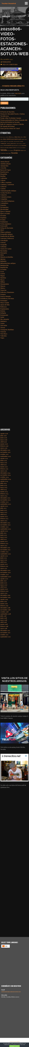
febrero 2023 (4, 518)
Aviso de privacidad (14, 1041)
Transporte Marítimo (7, 329)
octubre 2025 (4, 454)
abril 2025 (3, 465)
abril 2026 (3, 442)
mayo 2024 (3, 487)
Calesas (2, 180)
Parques (3, 294)
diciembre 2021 (5, 547)
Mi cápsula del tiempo (7, 126)
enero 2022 (3, 545)
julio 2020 (3, 581)
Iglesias (2, 259)
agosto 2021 (4, 556)
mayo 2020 (3, 585)
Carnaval (3, 186)
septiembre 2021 (5, 554)
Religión (22, 150)
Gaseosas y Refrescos (7, 238)
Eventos (2, 220)
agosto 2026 (4, 433)
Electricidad (4, 209)
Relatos (2, 311)
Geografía (3, 244)
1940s (23, 139)
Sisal (25, 150)
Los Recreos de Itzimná (20, 147)
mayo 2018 (3, 620)
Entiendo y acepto (14, 1046)
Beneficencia (4, 172)
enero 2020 (3, 593)
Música (2, 288)
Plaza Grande (4, 303)
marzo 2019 (4, 603)
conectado (18, 93)
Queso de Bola (5, 305)
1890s (4, 139)
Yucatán (14, 153)
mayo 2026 (3, 440)
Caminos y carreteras (7, 184)
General (2, 242)
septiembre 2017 (5, 637)
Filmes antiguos (5, 232)
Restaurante (4, 315)
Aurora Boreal (4, 162)
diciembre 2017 (5, 630)
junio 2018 (3, 618)
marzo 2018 (4, 624)
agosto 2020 (4, 579)
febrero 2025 (4, 469)
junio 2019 (3, 601)
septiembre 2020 (5, 576)
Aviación (21, 141)
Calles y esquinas (5, 182)
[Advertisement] (14, 365)
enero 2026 (3, 448)
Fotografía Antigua (6, 234)
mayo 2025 (3, 462)
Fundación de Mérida (7, 236)
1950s (26, 139)
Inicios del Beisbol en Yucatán (10, 122)
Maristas (3, 278)
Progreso (17, 150)
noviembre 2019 (5, 597)
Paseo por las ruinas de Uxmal (10, 128)
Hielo (2, 255)
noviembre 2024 (5, 475)
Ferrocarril (7, 145)
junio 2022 (3, 535)
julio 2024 (3, 483)
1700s (7, 137)
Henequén (3, 253)
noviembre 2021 (5, 550)
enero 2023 (3, 520)
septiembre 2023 (5, 504)
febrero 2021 (4, 566)
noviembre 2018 (5, 610)
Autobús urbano (5, 164)
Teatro (2, 323)
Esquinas (3, 218)
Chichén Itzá (13, 143)
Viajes (9, 153)
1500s (1, 137)
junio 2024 (3, 485)
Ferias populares (5, 224)
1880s (1, 139)
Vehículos (3, 336)
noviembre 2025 (5, 452)
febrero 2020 (4, 591)
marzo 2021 (3, 564)
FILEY (2, 230)
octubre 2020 (4, 574)
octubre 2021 (4, 552)
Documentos (4, 207)
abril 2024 (3, 489)
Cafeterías (3, 178)
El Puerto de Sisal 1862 (7, 112)
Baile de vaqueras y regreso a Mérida (12, 124)
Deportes (3, 205)
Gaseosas (19, 145)
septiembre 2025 (5, 456)
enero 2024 (3, 496)
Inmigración (4, 265)
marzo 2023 (4, 516)
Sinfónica (3, 321)
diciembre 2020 (5, 570)
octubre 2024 (4, 477)
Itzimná (10, 147)
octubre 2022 (4, 527)
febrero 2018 (4, 626)
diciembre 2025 (5, 450)
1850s (19, 137)
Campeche (3, 143)
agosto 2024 (4, 481)
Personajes (3, 300)
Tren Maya (3, 334)
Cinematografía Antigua (8, 191)
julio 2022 (3, 533)
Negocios (3, 290)
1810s (13, 137)
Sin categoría (4, 319)
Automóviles (4, 166)
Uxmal (6, 153)
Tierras (2, 327)
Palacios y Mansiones (7, 292)
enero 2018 (3, 628)
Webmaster (6, 62)
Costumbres (4, 203)
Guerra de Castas (5, 249)
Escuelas (3, 215)
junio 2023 (3, 510)
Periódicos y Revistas (7, 298)
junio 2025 (3, 460)
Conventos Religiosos (7, 201)
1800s (10, 137)
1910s (12, 139)
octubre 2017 (4, 635)
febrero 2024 (4, 494)
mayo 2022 (3, 537)
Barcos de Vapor (5, 170)
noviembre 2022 (5, 525)
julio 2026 (3, 435)
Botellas (2, 176)
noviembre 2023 (5, 500)
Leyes (2, 271)
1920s (16, 139)
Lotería (2, 274)
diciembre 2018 (5, 608)
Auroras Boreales (17, 141)
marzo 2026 (4, 444)
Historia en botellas (4, 147)
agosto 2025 (4, 458)
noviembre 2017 (5, 632)
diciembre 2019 (5, 595)
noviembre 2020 (5, 572)
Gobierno (3, 247)
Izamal (14, 147)
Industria (3, 261)
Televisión (3, 325)
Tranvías (2, 153)
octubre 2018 (4, 612)
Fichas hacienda (14, 145)
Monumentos (4, 284)
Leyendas (3, 269)
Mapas (2, 276)
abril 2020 (3, 587)
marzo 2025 (4, 467)
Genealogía (4, 240)
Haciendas (24, 145)
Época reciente (5, 213)
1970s (4, 141)
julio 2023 (3, 508)
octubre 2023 (4, 502)
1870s (24, 137)
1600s (4, 137)
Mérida (3, 150)
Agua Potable (11, 141)
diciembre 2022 (5, 523)
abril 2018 (3, 622)
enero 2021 (3, 568)
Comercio (3, 195)
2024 (7, 141)
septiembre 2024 (5, 479)
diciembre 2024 (5, 473)
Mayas (2, 280)
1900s (9, 139)
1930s (19, 139)
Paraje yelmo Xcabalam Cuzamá (10, 118)
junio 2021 (3, 558)
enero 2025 (3, 471)
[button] (26, 3)
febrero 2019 (4, 605)
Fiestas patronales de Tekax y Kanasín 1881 (13, 120)
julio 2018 (3, 616)
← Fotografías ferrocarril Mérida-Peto (12, 86)
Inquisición (4, 267)
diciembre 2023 (5, 498)
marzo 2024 (4, 491)
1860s (22, 137)
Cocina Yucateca (19, 143)
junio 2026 (3, 438)
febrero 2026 (4, 446)
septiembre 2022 (5, 529)
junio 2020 (3, 583)
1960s (1, 141)
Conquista (3, 199)
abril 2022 (3, 539)
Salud (2, 317)
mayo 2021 (3, 560)
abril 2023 (3, 514)
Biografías (3, 174)
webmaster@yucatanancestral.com (11, 991)
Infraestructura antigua (8, 263)
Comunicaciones (5, 197)
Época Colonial (5, 211)
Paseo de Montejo (10, 150)
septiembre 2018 (5, 614)
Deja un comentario (10, 64)
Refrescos (3, 307)
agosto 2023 (4, 506)
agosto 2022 (4, 531)
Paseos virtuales (5, 296)
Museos (2, 286)
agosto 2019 (4, 599)
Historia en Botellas (6, 257)
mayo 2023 (3, 512)
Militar (2, 282)
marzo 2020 (4, 589)
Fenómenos (4, 222)
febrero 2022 (4, 543)
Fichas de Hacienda (6, 228)
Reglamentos (4, 309)
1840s (16, 137)
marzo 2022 (4, 541)
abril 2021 (3, 562)
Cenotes (3, 188)
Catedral (8, 143)
